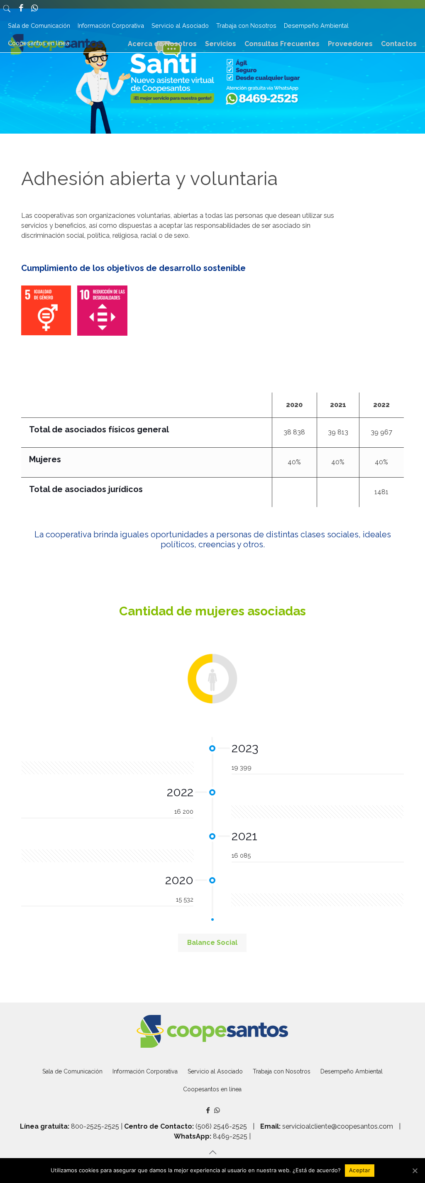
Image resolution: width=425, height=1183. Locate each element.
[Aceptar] (414, 1170)
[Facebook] (20, 8)
